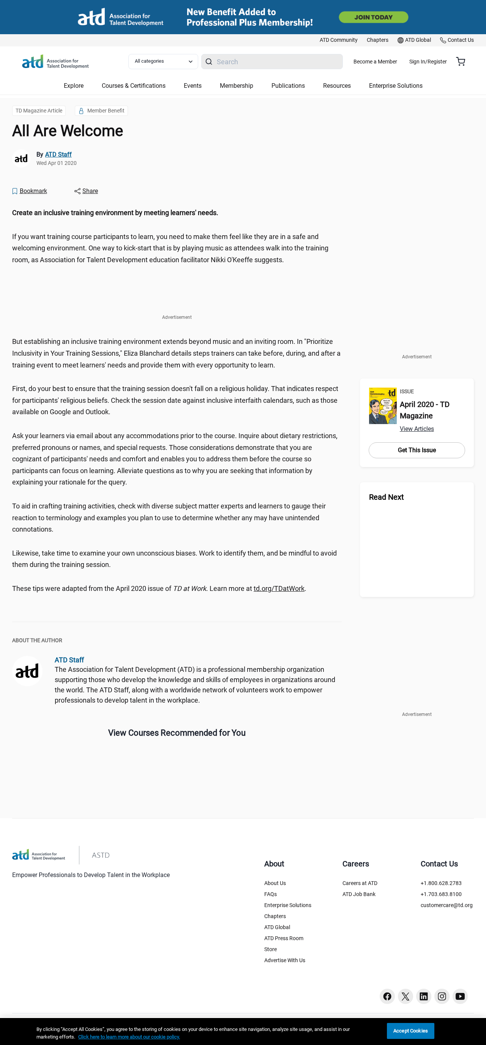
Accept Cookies (410, 1031)
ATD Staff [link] (58, 154)
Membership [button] (236, 85)
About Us (275, 883)
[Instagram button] (442, 996)
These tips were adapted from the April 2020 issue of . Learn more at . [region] (159, 588)
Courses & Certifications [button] (134, 85)
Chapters (275, 916)
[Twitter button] (405, 996)
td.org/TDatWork (279, 588)
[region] (177, 213)
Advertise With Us (284, 960)
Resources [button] (337, 85)
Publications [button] (288, 85)
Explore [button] (74, 85)
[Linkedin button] (423, 996)
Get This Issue (417, 450)
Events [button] (193, 85)
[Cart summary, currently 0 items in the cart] (463, 61)
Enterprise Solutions (287, 905)
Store (270, 949)
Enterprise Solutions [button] (396, 85)
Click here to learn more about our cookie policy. (129, 1037)
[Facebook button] (387, 996)
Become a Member (375, 62)
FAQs (270, 894)
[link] (339, 40)
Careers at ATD (359, 883)
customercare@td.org (447, 905)
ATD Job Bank (359, 894)
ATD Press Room (283, 938)
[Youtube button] (460, 996)
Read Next (386, 497)
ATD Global (277, 927)
